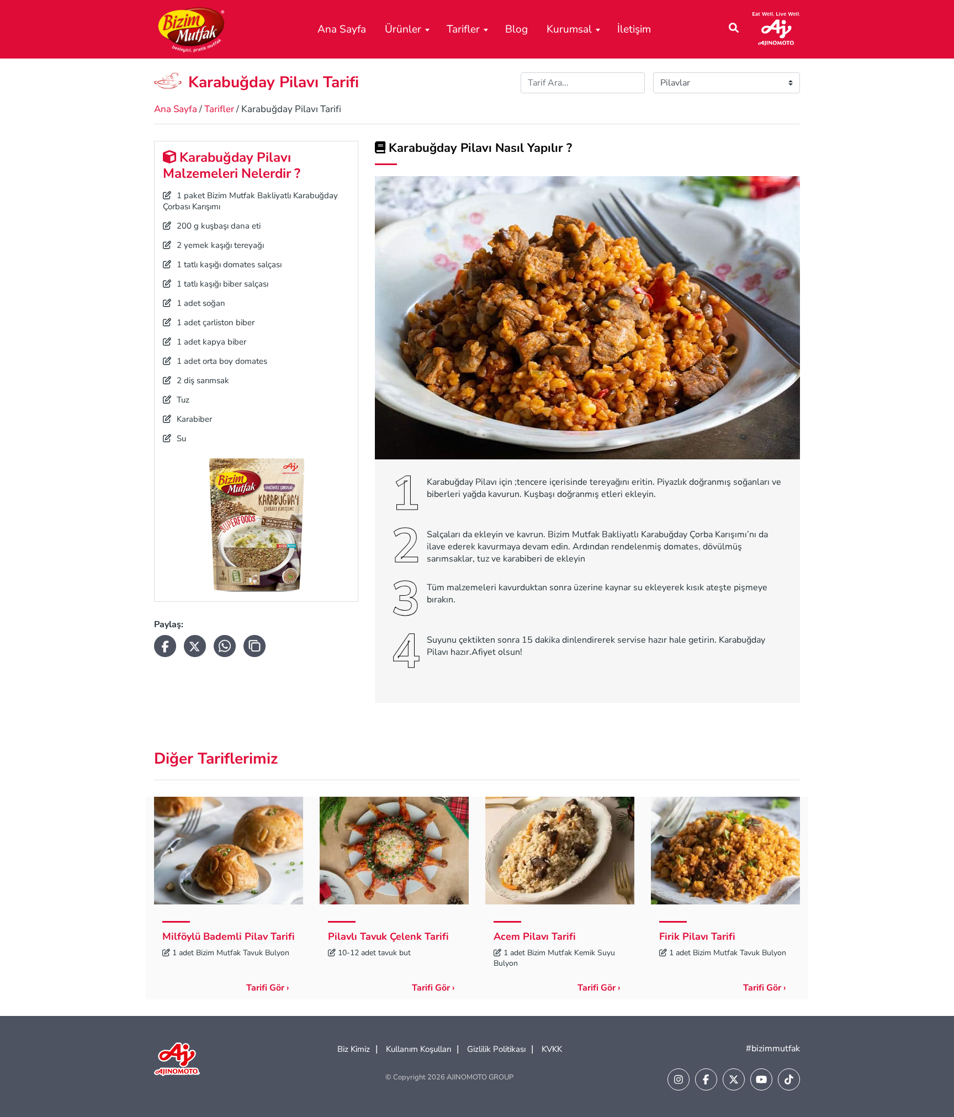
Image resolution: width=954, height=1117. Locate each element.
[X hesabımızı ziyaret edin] (734, 1079)
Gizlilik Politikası (496, 1049)
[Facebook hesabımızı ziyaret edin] (706, 1079)
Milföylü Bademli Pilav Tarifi (228, 936)
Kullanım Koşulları (418, 1049)
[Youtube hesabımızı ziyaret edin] (761, 1079)
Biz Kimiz (353, 1049)
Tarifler (463, 29)
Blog (516, 29)
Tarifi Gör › (267, 988)
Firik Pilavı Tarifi (697, 936)
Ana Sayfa (341, 29)
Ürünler (403, 29)
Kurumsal (569, 29)
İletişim (634, 29)
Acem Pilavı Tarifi (535, 936)
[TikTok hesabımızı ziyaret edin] (789, 1079)
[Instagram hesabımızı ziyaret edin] (678, 1079)
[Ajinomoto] (776, 28)
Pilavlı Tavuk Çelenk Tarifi (388, 936)
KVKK (552, 1049)
